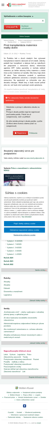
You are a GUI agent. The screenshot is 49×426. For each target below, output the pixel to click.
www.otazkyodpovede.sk (35, 158)
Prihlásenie (33, 133)
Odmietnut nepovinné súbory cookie (24, 230)
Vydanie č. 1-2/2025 (14, 254)
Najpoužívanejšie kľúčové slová (17, 351)
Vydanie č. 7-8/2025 (14, 244)
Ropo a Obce (27, 395)
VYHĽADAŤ (11, 27)
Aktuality (7, 282)
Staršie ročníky (40, 270)
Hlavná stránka (9, 40)
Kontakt (19, 412)
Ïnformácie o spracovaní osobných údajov (25, 415)
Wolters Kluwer (15, 395)
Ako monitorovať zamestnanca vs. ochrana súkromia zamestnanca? (23, 330)
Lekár (6, 354)
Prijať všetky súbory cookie (24, 224)
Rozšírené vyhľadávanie (26, 27)
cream (39, 423)
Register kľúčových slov (37, 377)
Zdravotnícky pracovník (12, 357)
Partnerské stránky (14, 417)
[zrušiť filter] (43, 21)
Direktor (43, 397)
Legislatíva (8, 295)
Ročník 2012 (12, 42)
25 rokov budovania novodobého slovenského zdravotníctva (20, 319)
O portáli (11, 412)
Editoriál (7, 288)
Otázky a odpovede (13, 392)
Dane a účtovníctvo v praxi (25, 400)
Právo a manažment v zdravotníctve (30, 40)
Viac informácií (26, 217)
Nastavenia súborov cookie (24, 235)
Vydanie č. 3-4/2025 (14, 251)
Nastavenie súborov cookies (33, 417)
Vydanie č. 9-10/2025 (14, 241)
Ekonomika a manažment (13, 291)
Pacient (36, 359)
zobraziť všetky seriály (37, 343)
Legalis (37, 395)
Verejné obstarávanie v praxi (28, 397)
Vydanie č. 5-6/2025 (14, 248)
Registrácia (21, 133)
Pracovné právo (9, 397)
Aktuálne (7, 285)
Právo (29, 354)
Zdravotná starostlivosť (12, 371)
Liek (23, 371)
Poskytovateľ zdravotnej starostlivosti (17, 364)
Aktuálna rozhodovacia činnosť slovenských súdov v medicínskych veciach (23, 336)
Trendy (28, 54)
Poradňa (7, 362)
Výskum (13, 354)
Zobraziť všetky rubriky (37, 300)
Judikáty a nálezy (18, 362)
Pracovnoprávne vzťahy (12, 367)
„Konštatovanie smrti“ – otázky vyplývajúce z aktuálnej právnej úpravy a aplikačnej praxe (24, 313)
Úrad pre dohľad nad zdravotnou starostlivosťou (21, 369)
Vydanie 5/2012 (25, 42)
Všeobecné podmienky (33, 412)
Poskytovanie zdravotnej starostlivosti (18, 359)
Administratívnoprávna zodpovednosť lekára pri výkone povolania (24, 325)
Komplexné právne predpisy (32, 392)
